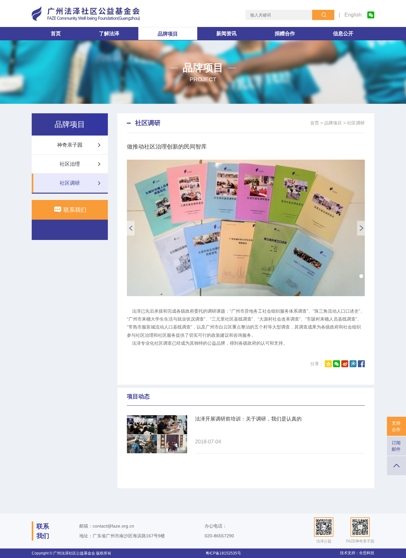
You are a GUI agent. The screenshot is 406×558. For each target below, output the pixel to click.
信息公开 (343, 33)
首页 (56, 33)
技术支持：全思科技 (357, 553)
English (353, 14)
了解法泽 (109, 33)
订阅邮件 (396, 446)
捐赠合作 (285, 33)
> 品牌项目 (331, 122)
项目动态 (138, 396)
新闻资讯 (226, 33)
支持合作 (396, 426)
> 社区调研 (354, 122)
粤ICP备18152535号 (223, 553)
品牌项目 (168, 34)
